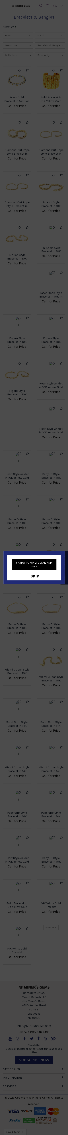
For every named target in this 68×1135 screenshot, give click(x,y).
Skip (35, 576)
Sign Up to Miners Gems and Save (34, 564)
